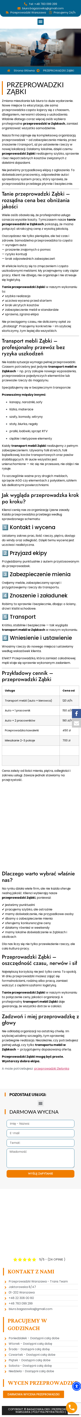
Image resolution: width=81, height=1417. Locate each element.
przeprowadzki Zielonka (51, 1068)
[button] (40, 22)
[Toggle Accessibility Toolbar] (77, 1386)
